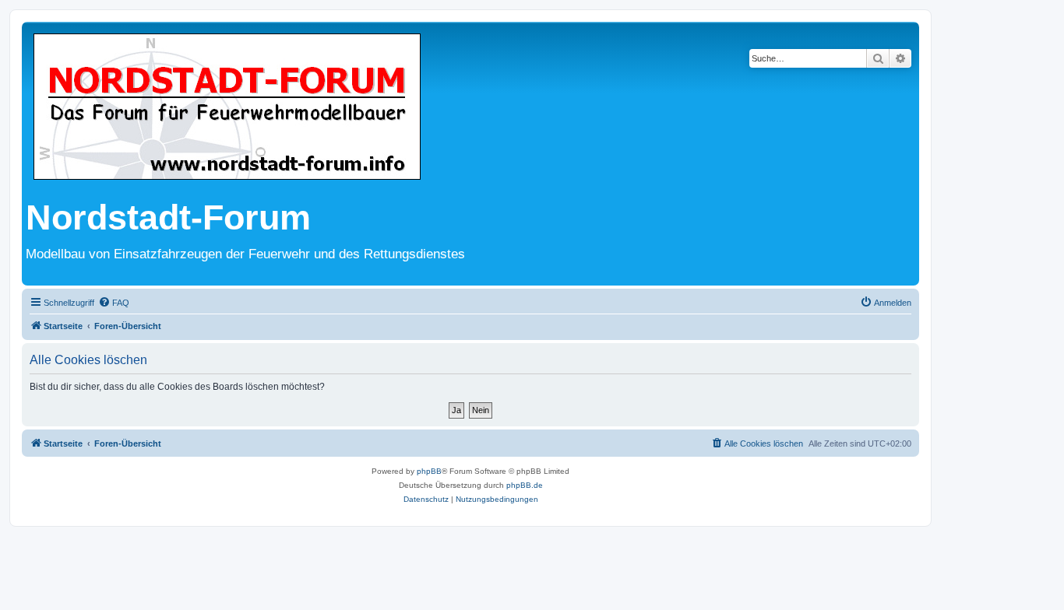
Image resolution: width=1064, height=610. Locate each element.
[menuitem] (113, 302)
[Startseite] (227, 108)
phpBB (429, 471)
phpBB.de (524, 485)
